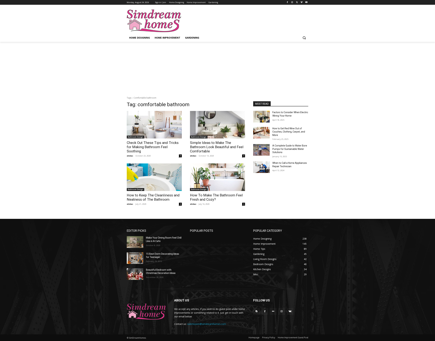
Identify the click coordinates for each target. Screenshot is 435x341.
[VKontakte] (290, 311)
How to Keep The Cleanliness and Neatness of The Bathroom (153, 197)
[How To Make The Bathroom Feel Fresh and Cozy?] (217, 177)
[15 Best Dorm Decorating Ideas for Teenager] (135, 258)
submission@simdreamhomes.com (206, 324)
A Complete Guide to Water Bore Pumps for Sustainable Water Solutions (289, 149)
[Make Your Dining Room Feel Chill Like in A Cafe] (135, 242)
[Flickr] (273, 311)
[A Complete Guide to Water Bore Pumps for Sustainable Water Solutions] (261, 150)
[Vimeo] (301, 2)
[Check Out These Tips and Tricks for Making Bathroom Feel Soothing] (154, 124)
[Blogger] (256, 311)
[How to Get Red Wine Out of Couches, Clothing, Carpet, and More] (261, 132)
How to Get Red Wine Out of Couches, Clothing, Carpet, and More (288, 131)
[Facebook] (287, 2)
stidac (130, 155)
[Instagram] (292, 2)
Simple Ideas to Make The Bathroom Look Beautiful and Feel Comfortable (216, 147)
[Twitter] (297, 2)
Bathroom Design (135, 137)
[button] (304, 38)
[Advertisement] (217, 67)
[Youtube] (306, 2)
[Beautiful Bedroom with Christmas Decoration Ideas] (135, 274)
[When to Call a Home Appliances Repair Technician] (261, 167)
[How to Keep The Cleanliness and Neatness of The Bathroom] (154, 177)
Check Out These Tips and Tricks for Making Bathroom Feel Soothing (153, 147)
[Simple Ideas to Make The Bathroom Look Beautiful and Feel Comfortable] (217, 124)
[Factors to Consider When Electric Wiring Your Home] (261, 116)
